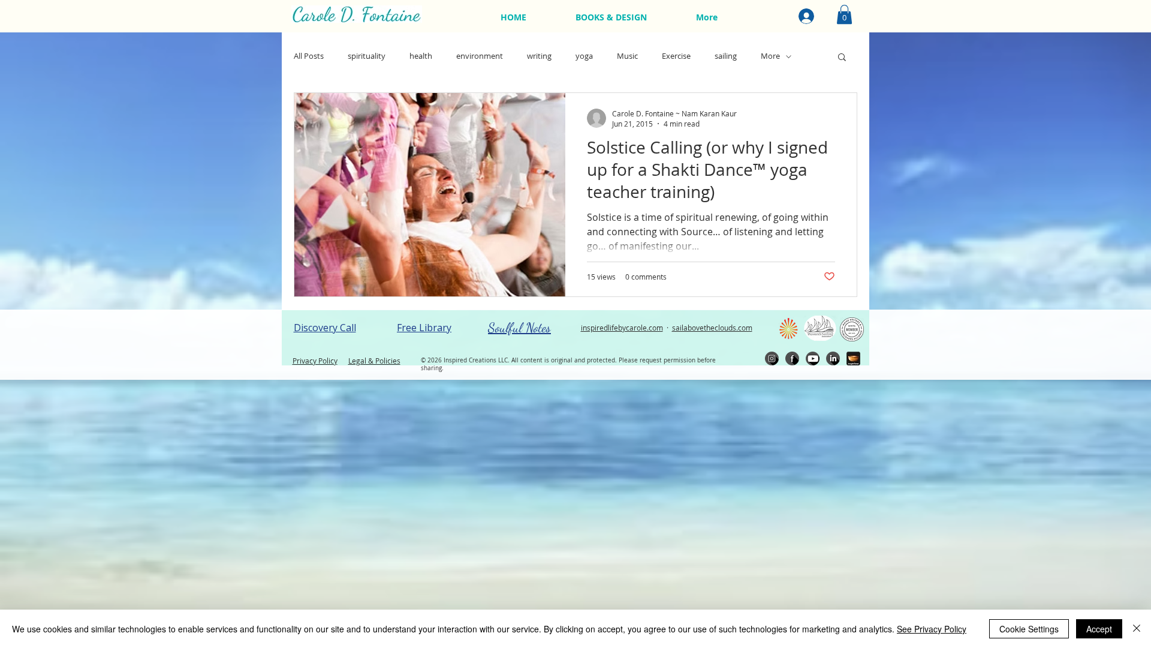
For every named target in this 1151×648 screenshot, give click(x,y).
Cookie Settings (1029, 629)
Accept (1099, 629)
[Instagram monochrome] (772, 358)
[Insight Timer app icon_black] (853, 358)
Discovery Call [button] (325, 327)
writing (539, 56)
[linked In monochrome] (833, 358)
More (770, 56)
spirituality (366, 56)
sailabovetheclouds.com (712, 327)
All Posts (309, 56)
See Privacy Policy (931, 629)
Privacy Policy (315, 360)
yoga (584, 56)
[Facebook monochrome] (792, 358)
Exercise (676, 56)
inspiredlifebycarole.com (622, 327)
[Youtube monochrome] (812, 358)
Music (627, 56)
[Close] (1136, 628)
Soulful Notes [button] (519, 327)
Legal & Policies (374, 360)
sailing (726, 56)
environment (479, 56)
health (420, 56)
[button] (844, 14)
